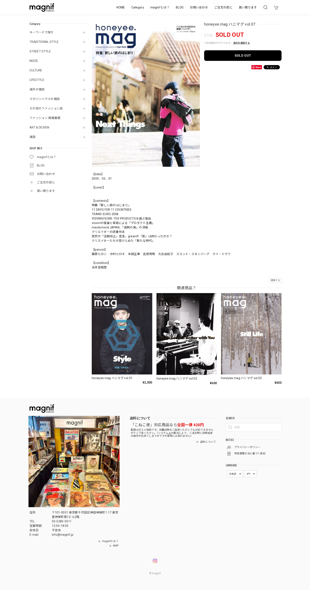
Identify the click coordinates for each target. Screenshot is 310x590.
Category (137, 7)
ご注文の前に (223, 7)
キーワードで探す (42, 32)
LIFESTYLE (37, 80)
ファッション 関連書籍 (45, 118)
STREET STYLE (40, 51)
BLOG (179, 7)
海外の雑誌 (37, 89)
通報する (275, 280)
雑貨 (33, 137)
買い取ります (248, 7)
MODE (34, 61)
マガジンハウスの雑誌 (45, 99)
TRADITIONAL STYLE (44, 42)
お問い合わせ (199, 7)
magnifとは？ (160, 7)
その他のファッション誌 (46, 108)
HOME (120, 7)
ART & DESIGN (39, 127)
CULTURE (36, 70)
